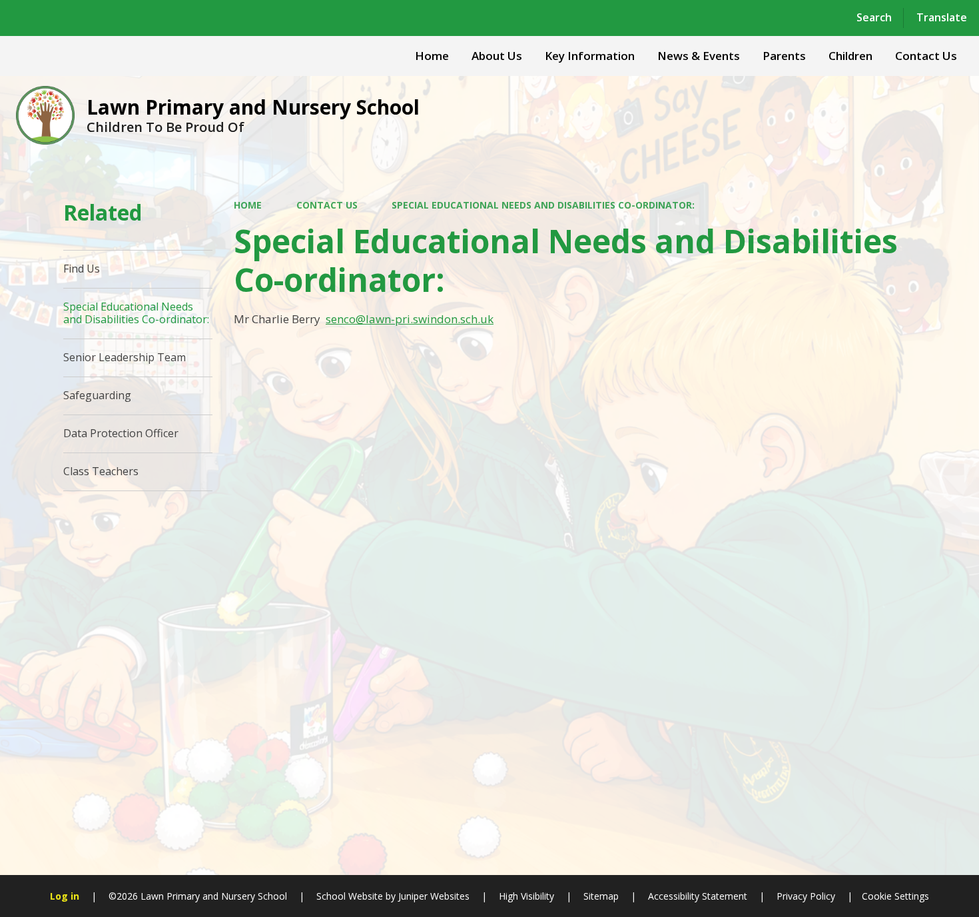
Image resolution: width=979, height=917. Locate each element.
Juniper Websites (433, 896)
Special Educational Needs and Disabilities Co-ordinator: (543, 205)
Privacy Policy (806, 896)
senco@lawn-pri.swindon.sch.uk (409, 319)
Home (248, 205)
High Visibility (526, 896)
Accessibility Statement (697, 896)
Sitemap (601, 896)
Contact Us (327, 205)
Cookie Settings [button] (895, 896)
